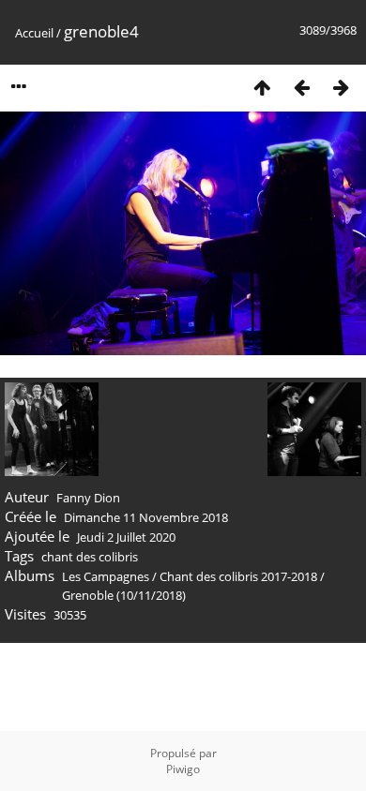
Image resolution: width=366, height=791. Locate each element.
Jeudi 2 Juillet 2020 (126, 537)
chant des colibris (89, 556)
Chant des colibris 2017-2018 (238, 576)
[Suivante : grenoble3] (340, 86)
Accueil (34, 32)
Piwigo (183, 769)
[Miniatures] (262, 86)
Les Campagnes (105, 576)
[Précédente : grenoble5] (301, 86)
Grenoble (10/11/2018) (124, 595)
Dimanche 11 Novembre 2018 (146, 517)
